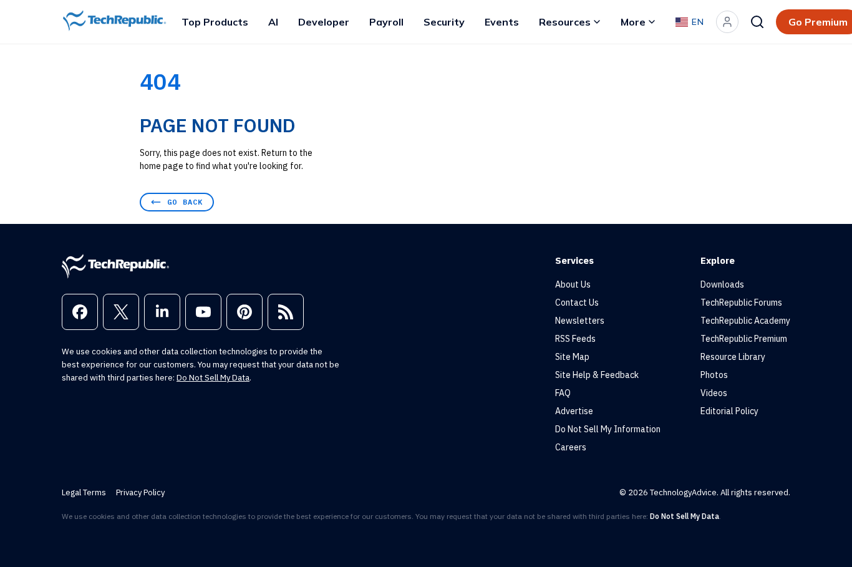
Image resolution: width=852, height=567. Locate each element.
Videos (713, 393)
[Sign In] (727, 22)
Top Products (215, 22)
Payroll (386, 22)
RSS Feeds (575, 338)
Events (502, 22)
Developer (323, 22)
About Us (573, 284)
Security (444, 22)
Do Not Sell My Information (608, 429)
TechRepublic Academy (745, 320)
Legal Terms (84, 492)
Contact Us (577, 302)
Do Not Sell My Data (213, 377)
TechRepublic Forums (741, 302)
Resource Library (732, 356)
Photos (714, 374)
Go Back (185, 201)
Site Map (572, 356)
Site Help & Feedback (597, 374)
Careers (570, 447)
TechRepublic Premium (743, 338)
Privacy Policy (140, 492)
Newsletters (579, 320)
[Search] (757, 22)
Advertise (574, 411)
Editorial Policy (729, 411)
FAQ (563, 393)
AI (273, 22)
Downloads (722, 284)
